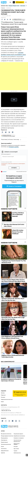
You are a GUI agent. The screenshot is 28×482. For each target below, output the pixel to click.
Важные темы (4, 5)
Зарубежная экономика (19, 435)
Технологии (4, 448)
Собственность (17, 452)
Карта (2, 401)
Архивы (3, 393)
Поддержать (20, 2)
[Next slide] (26, 6)
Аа (13, 2)
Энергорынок (4, 440)
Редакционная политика (7, 399)
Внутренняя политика (6, 433)
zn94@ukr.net (18, 412)
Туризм (15, 450)
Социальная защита (18, 433)
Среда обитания (4, 450)
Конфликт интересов (19, 438)
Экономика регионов (6, 444)
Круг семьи (16, 448)
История (16, 446)
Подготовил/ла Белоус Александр (10, 139)
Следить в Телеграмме (15, 186)
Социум (15, 444)
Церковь (3, 452)
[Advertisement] (14, 76)
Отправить (14, 167)
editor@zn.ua (22, 414)
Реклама (3, 397)
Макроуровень (4, 438)
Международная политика (7, 435)
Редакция (3, 395)
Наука (2, 446)
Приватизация (4, 442)
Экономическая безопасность (17, 441)
